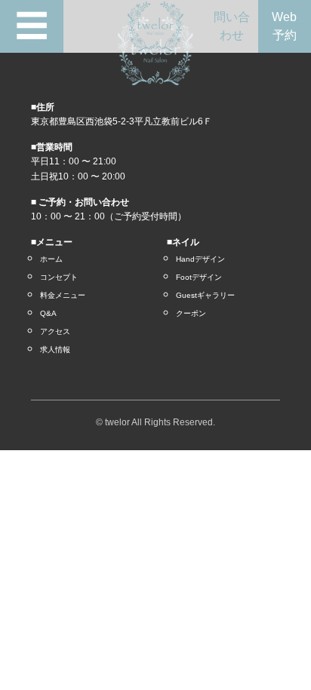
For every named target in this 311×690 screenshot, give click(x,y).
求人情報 (55, 349)
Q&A (48, 313)
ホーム (51, 259)
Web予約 (284, 26)
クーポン (191, 313)
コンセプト (59, 277)
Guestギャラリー (205, 295)
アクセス (55, 331)
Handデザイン (200, 259)
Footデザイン (199, 277)
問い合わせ (232, 26)
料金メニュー (62, 295)
